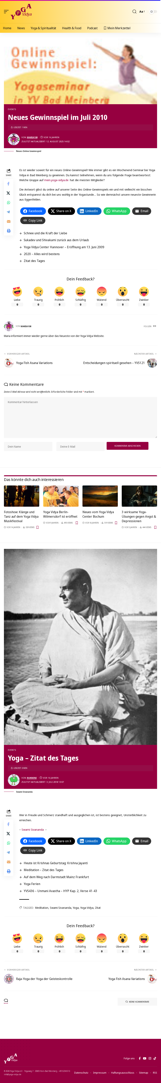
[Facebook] (140, 1058)
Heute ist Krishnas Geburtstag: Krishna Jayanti (56, 863)
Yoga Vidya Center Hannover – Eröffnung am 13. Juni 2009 (64, 247)
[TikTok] (155, 1058)
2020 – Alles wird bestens (42, 254)
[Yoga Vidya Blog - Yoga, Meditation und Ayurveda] (21, 11)
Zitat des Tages (34, 261)
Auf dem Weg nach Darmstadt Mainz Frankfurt (56, 877)
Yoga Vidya (86, 908)
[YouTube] (144, 1058)
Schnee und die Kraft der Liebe (45, 233)
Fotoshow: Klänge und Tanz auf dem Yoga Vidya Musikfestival (21, 516)
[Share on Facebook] (8, 183)
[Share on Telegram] (8, 212)
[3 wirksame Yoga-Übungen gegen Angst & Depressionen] (139, 496)
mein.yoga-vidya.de (56, 180)
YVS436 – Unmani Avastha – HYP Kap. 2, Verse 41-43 (60, 891)
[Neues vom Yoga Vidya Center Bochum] (100, 496)
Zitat (98, 908)
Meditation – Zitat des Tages (43, 870)
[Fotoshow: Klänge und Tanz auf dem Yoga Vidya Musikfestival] (21, 496)
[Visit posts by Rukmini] (14, 780)
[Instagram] (150, 1058)
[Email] (8, 221)
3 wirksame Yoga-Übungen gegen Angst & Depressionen (139, 516)
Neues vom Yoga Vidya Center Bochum (98, 514)
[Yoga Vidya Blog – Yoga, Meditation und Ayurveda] (10, 1058)
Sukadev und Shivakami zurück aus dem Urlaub (56, 240)
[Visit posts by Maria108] (14, 139)
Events (12, 109)
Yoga (76, 908)
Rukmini (32, 777)
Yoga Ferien (32, 884)
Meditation (41, 908)
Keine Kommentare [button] (139, 1001)
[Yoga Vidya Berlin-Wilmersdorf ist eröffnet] (61, 496)
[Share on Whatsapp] (8, 202)
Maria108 (32, 137)
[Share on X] (8, 193)
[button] (7, 11)
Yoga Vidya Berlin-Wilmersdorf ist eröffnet (60, 514)
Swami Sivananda (33, 829)
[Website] (155, 326)
